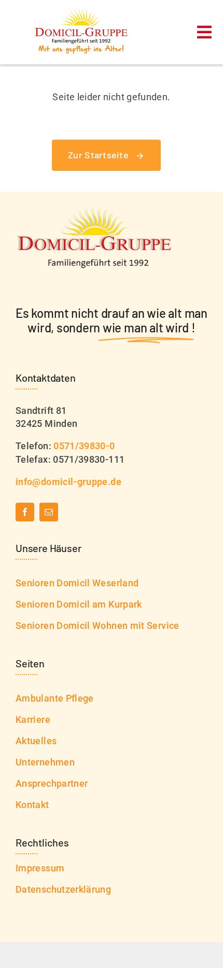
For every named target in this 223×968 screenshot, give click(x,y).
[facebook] (25, 512)
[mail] (48, 512)
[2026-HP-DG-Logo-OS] (82, 12)
